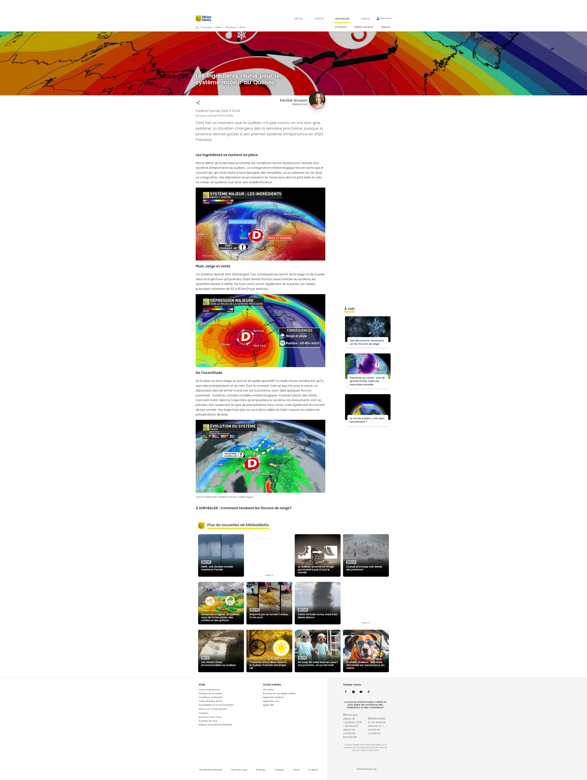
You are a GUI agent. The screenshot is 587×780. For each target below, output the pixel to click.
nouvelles (207, 27)
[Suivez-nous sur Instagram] (353, 692)
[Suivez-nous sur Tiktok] (369, 692)
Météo (218, 27)
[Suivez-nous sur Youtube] (361, 692)
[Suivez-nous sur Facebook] (346, 692)
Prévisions (230, 27)
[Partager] (198, 102)
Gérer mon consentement (213, 709)
